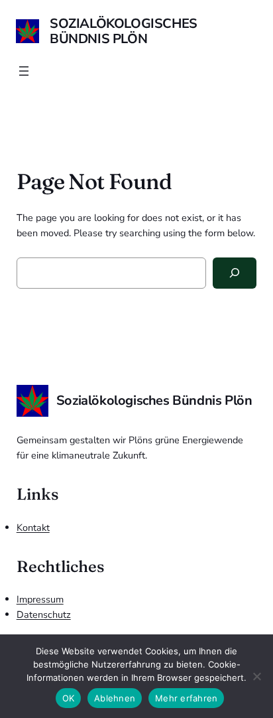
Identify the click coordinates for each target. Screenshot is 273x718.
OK (68, 698)
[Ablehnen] (256, 676)
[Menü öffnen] (24, 71)
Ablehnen (114, 698)
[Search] (234, 273)
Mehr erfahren (186, 698)
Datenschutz (44, 614)
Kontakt (33, 527)
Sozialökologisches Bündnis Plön (123, 31)
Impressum (40, 599)
